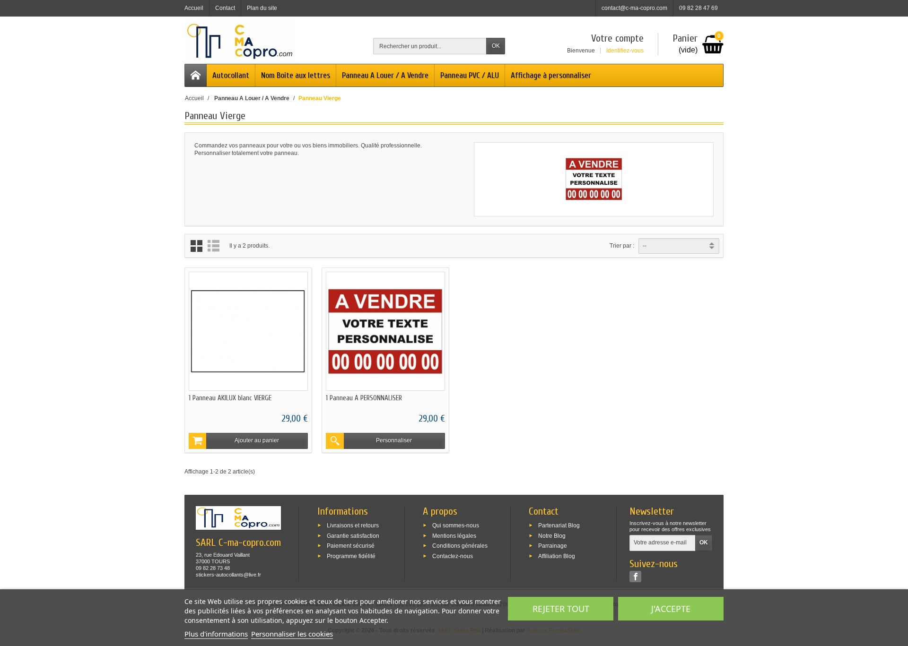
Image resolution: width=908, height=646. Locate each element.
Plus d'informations (216, 633)
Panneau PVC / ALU (469, 75)
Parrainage (552, 546)
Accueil (194, 98)
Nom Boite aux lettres (295, 75)
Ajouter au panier (257, 440)
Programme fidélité (351, 556)
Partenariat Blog (559, 525)
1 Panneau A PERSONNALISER (364, 398)
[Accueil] (196, 75)
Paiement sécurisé (351, 546)
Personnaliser (394, 440)
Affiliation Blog (556, 556)
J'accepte (670, 608)
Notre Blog (552, 535)
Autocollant (230, 75)
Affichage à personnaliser (551, 75)
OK (496, 46)
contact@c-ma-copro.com (634, 8)
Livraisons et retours (353, 525)
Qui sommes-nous (455, 525)
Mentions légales (454, 535)
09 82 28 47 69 (698, 8)
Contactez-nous (452, 556)
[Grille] (196, 246)
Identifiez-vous (625, 50)
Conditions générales (460, 546)
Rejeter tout (561, 608)
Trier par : (622, 245)
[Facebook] (635, 576)
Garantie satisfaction (353, 535)
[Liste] (213, 246)
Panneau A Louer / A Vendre (385, 75)
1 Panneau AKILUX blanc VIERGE (230, 398)
